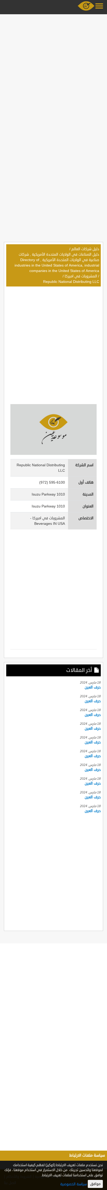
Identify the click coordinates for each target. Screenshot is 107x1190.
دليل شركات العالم (85, 249)
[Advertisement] (53, 69)
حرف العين (93, 687)
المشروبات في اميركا (81, 276)
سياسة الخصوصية (73, 1184)
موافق (95, 1183)
